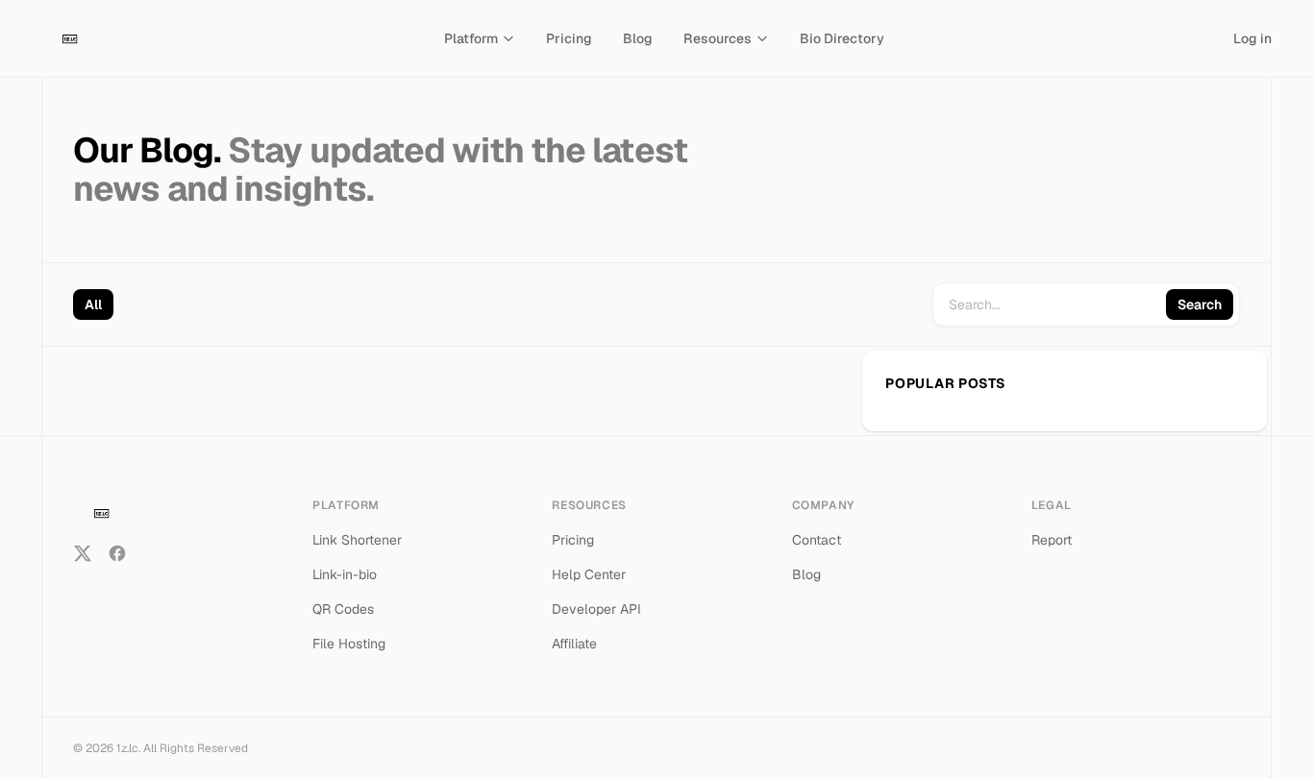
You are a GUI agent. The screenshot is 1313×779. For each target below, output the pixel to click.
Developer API (596, 609)
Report (1051, 539)
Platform (471, 38)
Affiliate (574, 643)
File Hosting (348, 643)
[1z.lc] (68, 38)
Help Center (589, 574)
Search (1199, 304)
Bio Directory (842, 38)
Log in (1252, 38)
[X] (82, 553)
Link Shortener (357, 539)
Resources (717, 38)
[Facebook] (117, 553)
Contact (816, 539)
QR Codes (343, 609)
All (93, 304)
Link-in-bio (344, 574)
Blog (638, 38)
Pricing (569, 38)
